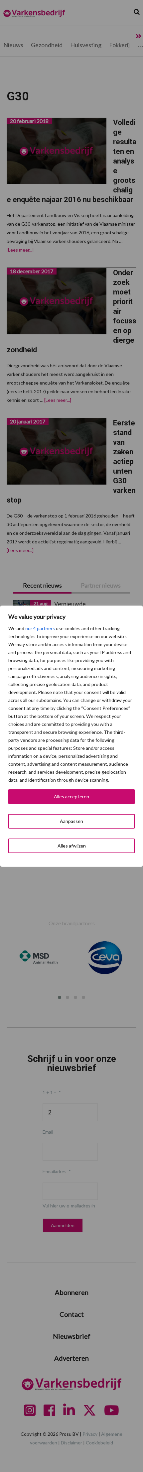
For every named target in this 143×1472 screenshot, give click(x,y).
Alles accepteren (71, 796)
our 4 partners (40, 628)
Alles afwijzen (72, 846)
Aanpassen (71, 821)
